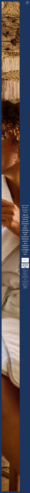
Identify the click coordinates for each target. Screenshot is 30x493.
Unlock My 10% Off (25, 265)
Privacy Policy (25, 286)
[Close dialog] (27, 2)
